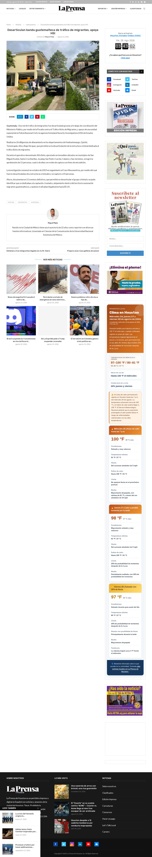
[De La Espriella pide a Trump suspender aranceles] (53, 320)
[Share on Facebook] (26, 117)
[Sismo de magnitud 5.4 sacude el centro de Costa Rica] (21, 279)
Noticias (10, 9)
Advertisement (55, 2)
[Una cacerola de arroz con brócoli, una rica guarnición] (62, 792)
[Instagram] (135, 2)
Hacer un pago (108, 819)
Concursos (107, 812)
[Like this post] (21, 117)
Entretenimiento (36, 9)
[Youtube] (141, 2)
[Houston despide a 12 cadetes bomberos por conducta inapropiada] (62, 826)
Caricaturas (107, 806)
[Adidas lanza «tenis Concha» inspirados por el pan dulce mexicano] (7, 833)
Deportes (102, 9)
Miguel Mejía (49, 37)
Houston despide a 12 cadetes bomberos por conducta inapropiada (82, 823)
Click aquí (125, 58)
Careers (106, 831)
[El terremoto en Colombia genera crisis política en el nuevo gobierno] (84, 320)
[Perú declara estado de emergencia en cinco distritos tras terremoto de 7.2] (53, 279)
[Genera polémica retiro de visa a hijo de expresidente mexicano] (84, 279)
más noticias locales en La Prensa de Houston (126, 668)
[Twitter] (133, 2)
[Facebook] (130, 2)
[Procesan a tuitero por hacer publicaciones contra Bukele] (7, 849)
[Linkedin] (138, 2)
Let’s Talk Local (109, 825)
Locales (22, 9)
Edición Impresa (41, 2)
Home (9, 25)
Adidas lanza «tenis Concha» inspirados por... (26, 830)
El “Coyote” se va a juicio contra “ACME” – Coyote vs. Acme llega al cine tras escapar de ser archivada (84, 807)
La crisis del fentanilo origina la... (24, 815)
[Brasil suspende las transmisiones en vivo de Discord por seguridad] (21, 320)
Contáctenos (68, 2)
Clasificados (135, 9)
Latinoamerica (31, 25)
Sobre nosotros (109, 786)
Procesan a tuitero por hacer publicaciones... (25, 846)
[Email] (144, 2)
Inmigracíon (22, 202)
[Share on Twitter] (32, 117)
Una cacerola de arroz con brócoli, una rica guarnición (84, 787)
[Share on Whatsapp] (43, 117)
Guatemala (35, 202)
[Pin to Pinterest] (37, 117)
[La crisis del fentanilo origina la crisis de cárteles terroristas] (7, 818)
